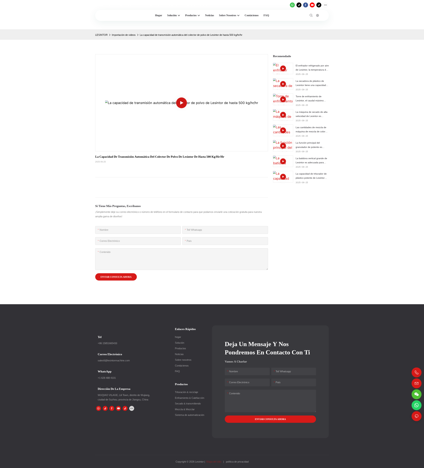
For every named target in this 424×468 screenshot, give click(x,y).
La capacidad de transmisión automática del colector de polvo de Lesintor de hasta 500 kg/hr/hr (191, 34)
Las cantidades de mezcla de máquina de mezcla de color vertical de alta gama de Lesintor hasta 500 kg (311, 130)
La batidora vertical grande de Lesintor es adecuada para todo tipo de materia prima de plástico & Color (311, 161)
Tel (100, 337)
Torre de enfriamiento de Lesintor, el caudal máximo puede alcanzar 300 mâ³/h (310, 99)
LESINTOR (101, 34)
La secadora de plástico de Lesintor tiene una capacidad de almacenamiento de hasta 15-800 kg (311, 83)
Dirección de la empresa (114, 388)
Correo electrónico (110, 354)
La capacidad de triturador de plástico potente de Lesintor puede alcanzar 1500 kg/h (311, 176)
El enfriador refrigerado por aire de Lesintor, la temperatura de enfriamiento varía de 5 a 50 (312, 68)
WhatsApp (104, 371)
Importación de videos (124, 34)
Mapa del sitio (214, 461)
